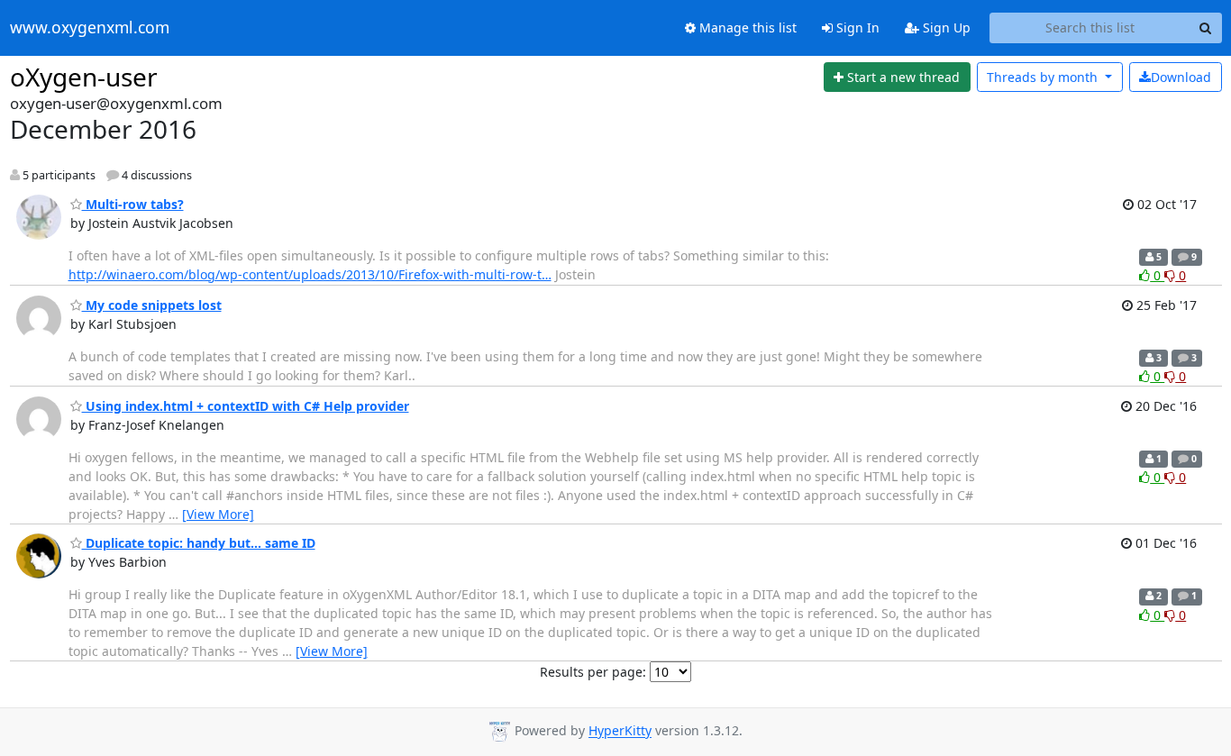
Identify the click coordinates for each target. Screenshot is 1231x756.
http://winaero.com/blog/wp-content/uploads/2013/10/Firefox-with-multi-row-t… (310, 274)
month (1044, 77)
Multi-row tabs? (133, 204)
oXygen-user (84, 76)
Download (1181, 77)
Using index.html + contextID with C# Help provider (245, 405)
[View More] (218, 514)
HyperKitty (620, 731)
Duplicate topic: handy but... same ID (198, 542)
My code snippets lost (152, 305)
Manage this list (746, 27)
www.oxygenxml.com (89, 28)
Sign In (856, 27)
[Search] (1206, 28)
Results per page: (593, 671)
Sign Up (945, 27)
